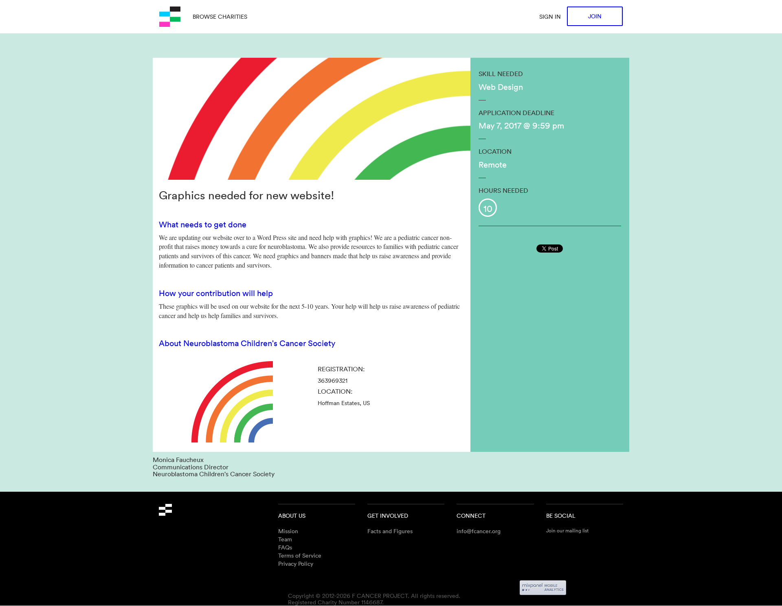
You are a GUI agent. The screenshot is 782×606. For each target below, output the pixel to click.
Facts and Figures (390, 531)
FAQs (285, 547)
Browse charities (220, 16)
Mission (288, 531)
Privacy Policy (295, 563)
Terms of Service (299, 555)
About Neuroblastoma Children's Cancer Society (247, 343)
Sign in (550, 16)
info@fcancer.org (479, 531)
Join (595, 16)
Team (285, 539)
